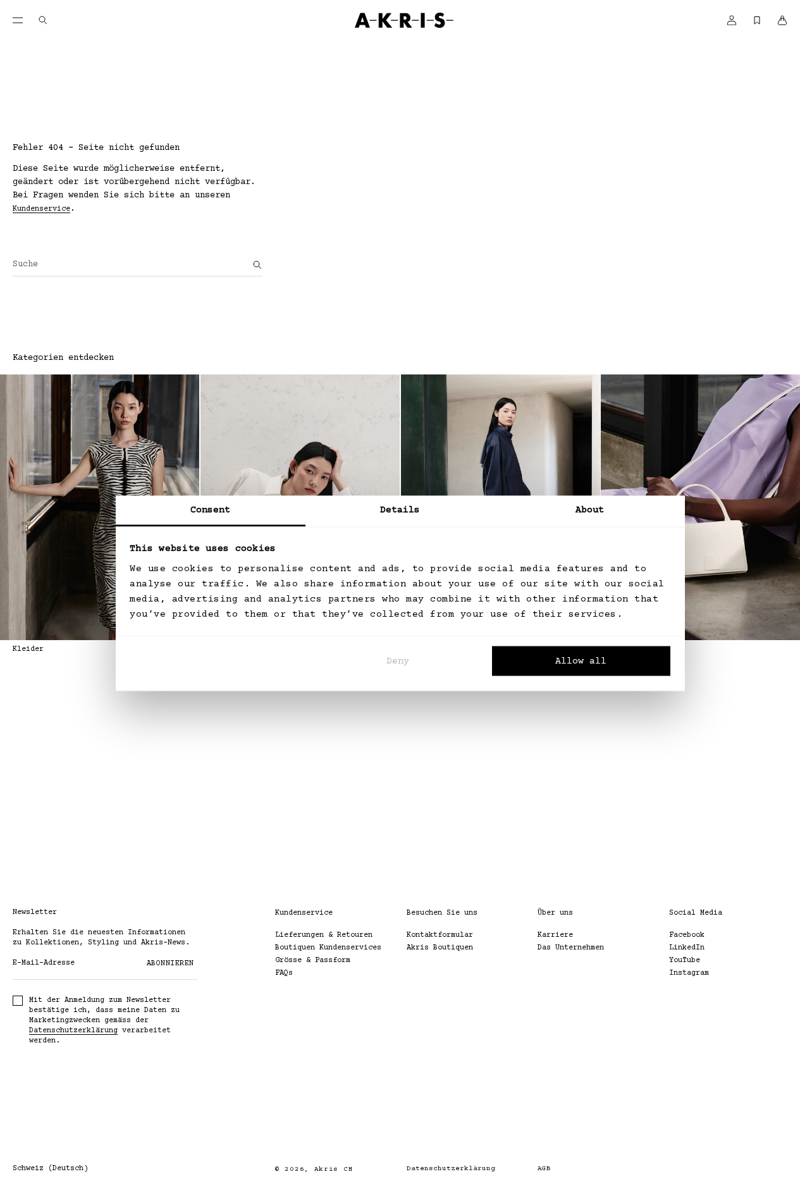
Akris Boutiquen (440, 948)
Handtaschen (625, 649)
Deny (397, 661)
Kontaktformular (440, 935)
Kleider (28, 649)
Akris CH (334, 1169)
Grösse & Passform (312, 960)
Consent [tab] (210, 509)
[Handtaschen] (700, 507)
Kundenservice (41, 209)
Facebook (687, 935)
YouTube (684, 960)
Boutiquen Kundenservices (328, 948)
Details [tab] (400, 509)
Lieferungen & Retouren (323, 935)
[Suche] (257, 265)
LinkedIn (687, 948)
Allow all (580, 661)
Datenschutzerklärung (73, 1031)
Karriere (555, 935)
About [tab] (590, 509)
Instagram (689, 973)
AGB (544, 1168)
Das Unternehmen (571, 948)
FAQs (284, 973)
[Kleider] (99, 507)
